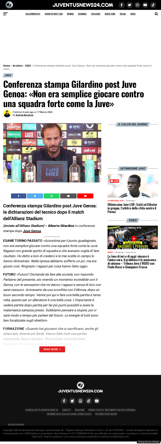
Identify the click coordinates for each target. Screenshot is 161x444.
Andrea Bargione (24, 115)
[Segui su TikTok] (89, 401)
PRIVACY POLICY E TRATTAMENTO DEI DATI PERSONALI (112, 409)
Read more (51, 349)
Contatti (66, 409)
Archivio (18, 65)
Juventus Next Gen (54, 13)
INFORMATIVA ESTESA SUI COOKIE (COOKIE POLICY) (69, 413)
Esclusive (95, 13)
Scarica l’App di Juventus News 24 (41, 409)
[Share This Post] (52, 195)
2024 (28, 65)
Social (123, 13)
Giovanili (82, 13)
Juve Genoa (32, 231)
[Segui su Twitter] (72, 401)
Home (6, 65)
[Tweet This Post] (35, 195)
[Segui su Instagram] (80, 401)
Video (133, 13)
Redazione (79, 409)
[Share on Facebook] (19, 195)
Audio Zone (110, 13)
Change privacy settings (148, 442)
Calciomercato (32, 13)
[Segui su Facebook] (64, 401)
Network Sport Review (106, 413)
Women (70, 13)
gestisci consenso (16, 424)
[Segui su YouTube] (97, 401)
